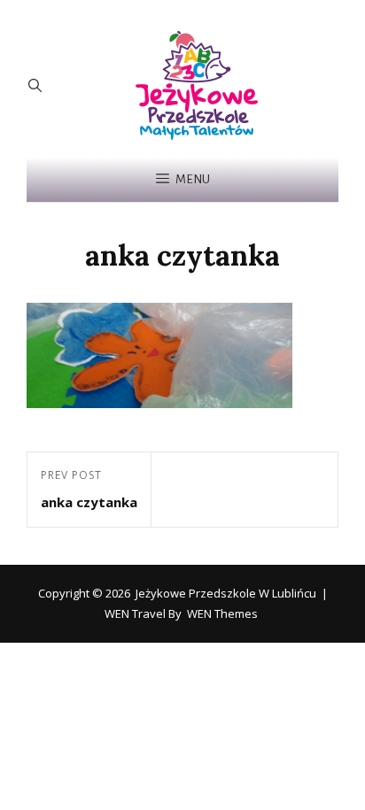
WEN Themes (222, 613)
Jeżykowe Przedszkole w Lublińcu (226, 593)
